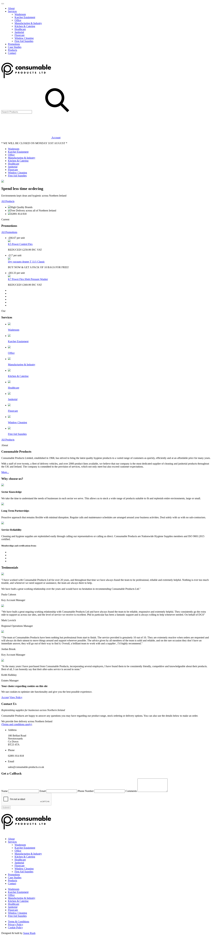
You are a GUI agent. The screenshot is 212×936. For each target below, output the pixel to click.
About (11, 8)
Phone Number (86, 791)
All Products (7, 201)
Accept (5, 697)
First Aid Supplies (24, 41)
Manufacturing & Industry (28, 23)
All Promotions (9, 232)
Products (12, 50)
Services (12, 11)
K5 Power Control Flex (20, 244)
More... (5, 472)
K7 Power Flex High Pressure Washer (28, 279)
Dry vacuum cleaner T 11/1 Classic (26, 261)
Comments (131, 791)
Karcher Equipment (25, 17)
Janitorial (19, 32)
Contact (12, 53)
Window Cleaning (24, 38)
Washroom (20, 14)
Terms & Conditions (18, 921)
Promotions (14, 44)
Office (18, 20)
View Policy (15, 697)
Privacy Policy (15, 924)
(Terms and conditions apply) (16, 724)
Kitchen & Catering (25, 26)
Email (43, 791)
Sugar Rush (29, 933)
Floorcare (20, 35)
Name (4, 791)
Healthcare (20, 29)
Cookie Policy (15, 927)
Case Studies (14, 47)
